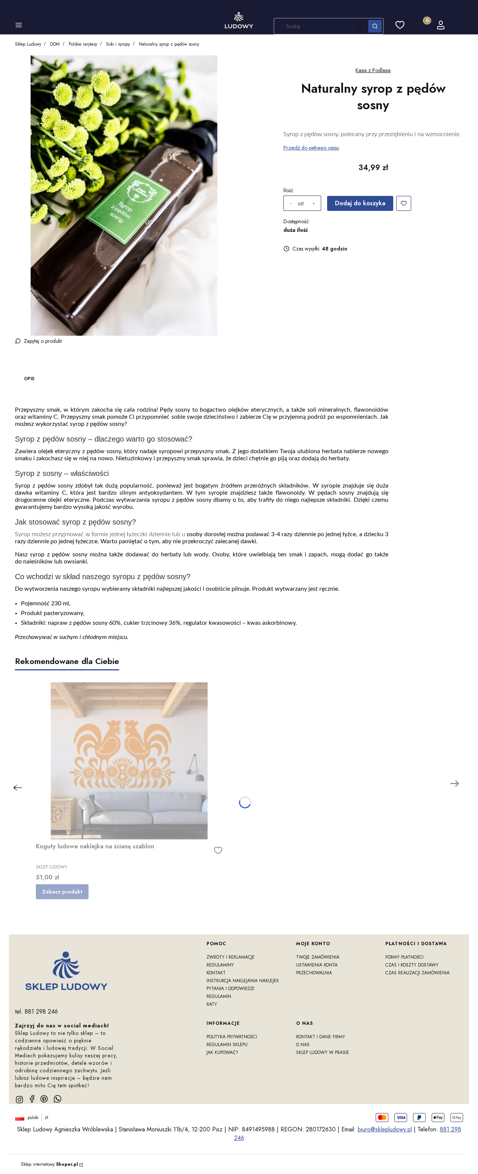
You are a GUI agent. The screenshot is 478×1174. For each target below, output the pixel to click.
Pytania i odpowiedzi (230, 988)
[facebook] (32, 1099)
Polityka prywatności (232, 1036)
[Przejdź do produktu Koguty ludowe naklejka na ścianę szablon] (129, 760)
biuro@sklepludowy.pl (385, 1129)
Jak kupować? (222, 1052)
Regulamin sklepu (227, 1044)
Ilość (288, 190)
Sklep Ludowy (28, 44)
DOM (55, 44)
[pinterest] (44, 1099)
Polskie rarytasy (83, 44)
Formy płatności (404, 957)
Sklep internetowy (49, 1164)
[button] (18, 26)
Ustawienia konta (317, 965)
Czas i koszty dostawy (411, 965)
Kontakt (216, 972)
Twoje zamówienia (317, 957)
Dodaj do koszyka (360, 203)
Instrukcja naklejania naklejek (243, 980)
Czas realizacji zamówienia (417, 972)
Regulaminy (220, 965)
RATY (212, 1004)
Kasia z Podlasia (373, 70)
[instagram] (19, 1099)
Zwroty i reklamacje (231, 957)
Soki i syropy (118, 44)
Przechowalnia (314, 972)
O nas (303, 1044)
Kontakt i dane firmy (320, 1036)
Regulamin (219, 996)
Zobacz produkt (62, 891)
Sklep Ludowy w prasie (322, 1052)
